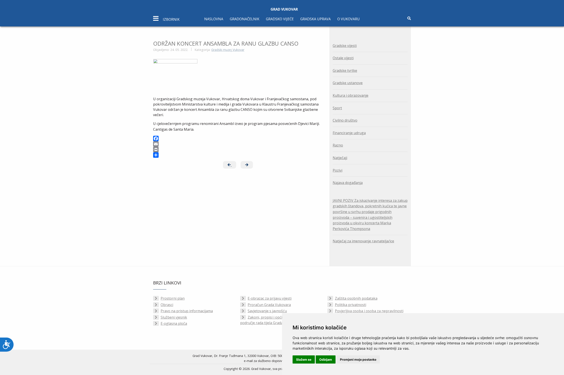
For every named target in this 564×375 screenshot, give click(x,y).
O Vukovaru (348, 19)
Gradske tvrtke (345, 70)
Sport (337, 108)
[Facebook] (238, 138)
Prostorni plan (173, 298)
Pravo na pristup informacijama (187, 310)
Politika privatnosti (350, 304)
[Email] (238, 144)
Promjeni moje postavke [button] (358, 359)
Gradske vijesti (345, 45)
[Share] (238, 155)
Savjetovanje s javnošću (267, 310)
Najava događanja (348, 182)
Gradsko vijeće (280, 19)
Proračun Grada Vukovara (269, 304)
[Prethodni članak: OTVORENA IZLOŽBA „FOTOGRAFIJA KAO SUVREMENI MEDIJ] (229, 165)
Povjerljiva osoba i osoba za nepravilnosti (369, 310)
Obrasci (167, 304)
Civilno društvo (345, 120)
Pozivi (337, 170)
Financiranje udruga (349, 132)
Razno (338, 145)
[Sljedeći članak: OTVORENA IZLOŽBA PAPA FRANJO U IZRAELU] (247, 165)
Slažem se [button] (303, 359)
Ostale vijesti (343, 58)
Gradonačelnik (244, 19)
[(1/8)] (175, 71)
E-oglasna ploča (174, 323)
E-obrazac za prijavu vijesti (269, 298)
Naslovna (213, 19)
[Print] (238, 149)
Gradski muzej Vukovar (227, 50)
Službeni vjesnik (174, 317)
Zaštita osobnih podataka (356, 298)
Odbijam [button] (325, 359)
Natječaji (340, 157)
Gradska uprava (315, 19)
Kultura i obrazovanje (350, 95)
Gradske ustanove (348, 82)
